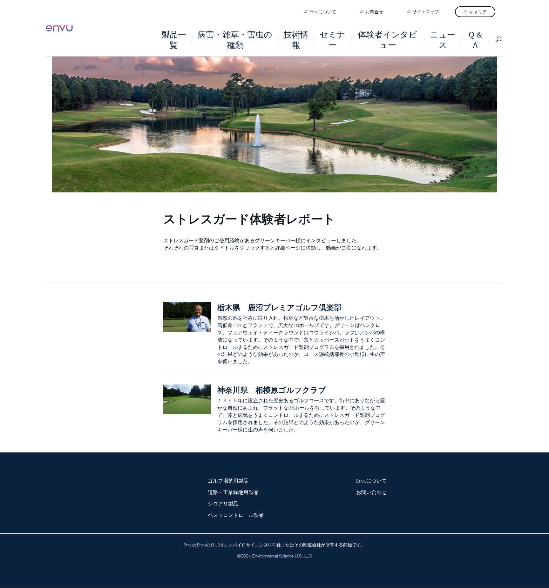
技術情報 (296, 39)
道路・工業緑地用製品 (233, 492)
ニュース (442, 39)
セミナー (332, 39)
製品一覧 (173, 39)
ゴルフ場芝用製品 (228, 481)
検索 (498, 39)
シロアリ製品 (223, 503)
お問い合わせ (371, 492)
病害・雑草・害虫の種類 (235, 39)
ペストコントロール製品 (236, 515)
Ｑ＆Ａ (475, 39)
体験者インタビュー (387, 39)
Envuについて (371, 481)
